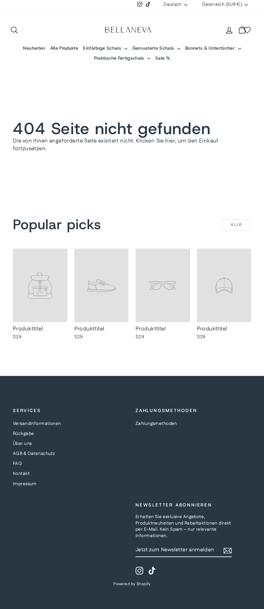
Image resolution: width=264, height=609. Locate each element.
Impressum (25, 484)
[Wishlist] (247, 30)
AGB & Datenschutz (34, 453)
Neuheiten (34, 48)
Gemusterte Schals (153, 48)
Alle (236, 225)
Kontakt (21, 473)
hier (170, 141)
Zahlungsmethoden (156, 423)
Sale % (162, 58)
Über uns (22, 443)
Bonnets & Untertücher (210, 48)
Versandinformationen (37, 423)
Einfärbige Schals (102, 48)
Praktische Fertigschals (120, 58)
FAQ (17, 463)
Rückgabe (23, 433)
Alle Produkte (64, 48)
